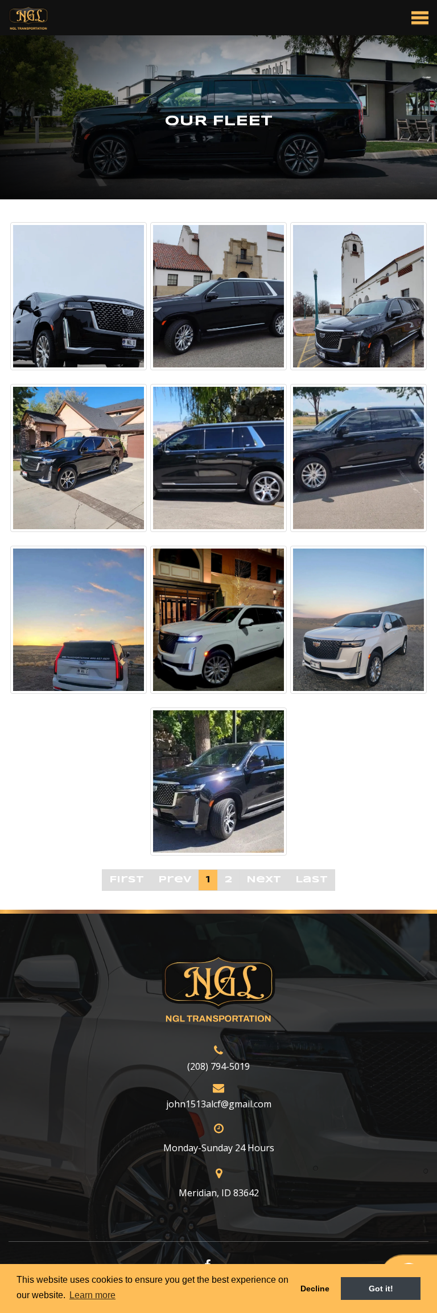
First (126, 880)
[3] (358, 296)
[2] (218, 296)
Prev (174, 880)
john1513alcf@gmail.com (218, 1104)
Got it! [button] (381, 1288)
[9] (358, 620)
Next (263, 880)
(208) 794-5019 (218, 1066)
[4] (78, 458)
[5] (218, 458)
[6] (358, 458)
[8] (218, 620)
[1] (78, 296)
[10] (218, 781)
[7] (78, 620)
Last (311, 880)
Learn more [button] (92, 1295)
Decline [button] (314, 1288)
